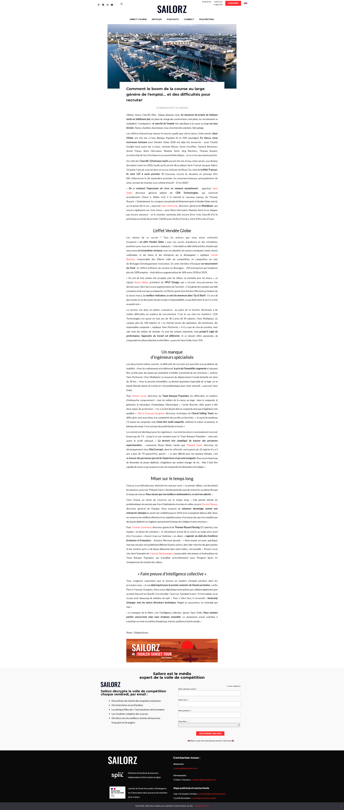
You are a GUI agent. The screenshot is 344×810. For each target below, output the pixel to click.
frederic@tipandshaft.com (204, 779)
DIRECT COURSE (138, 19)
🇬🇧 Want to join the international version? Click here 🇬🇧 (211, 741)
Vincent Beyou (209, 504)
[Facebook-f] (99, 5)
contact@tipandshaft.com (185, 768)
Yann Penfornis (169, 205)
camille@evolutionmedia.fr (204, 798)
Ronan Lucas (139, 395)
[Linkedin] (103, 5)
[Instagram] (107, 5)
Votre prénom (184, 710)
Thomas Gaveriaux (141, 527)
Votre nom (183, 700)
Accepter (198, 806)
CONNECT (189, 19)
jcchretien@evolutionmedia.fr (212, 793)
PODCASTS (173, 19)
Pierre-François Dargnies (151, 413)
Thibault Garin (194, 445)
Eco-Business (182, 107)
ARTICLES (157, 19)
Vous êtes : (183, 721)
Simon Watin (141, 282)
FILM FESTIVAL (206, 19)
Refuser (206, 806)
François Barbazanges (161, 553)
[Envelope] (112, 5)
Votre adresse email (187, 689)
